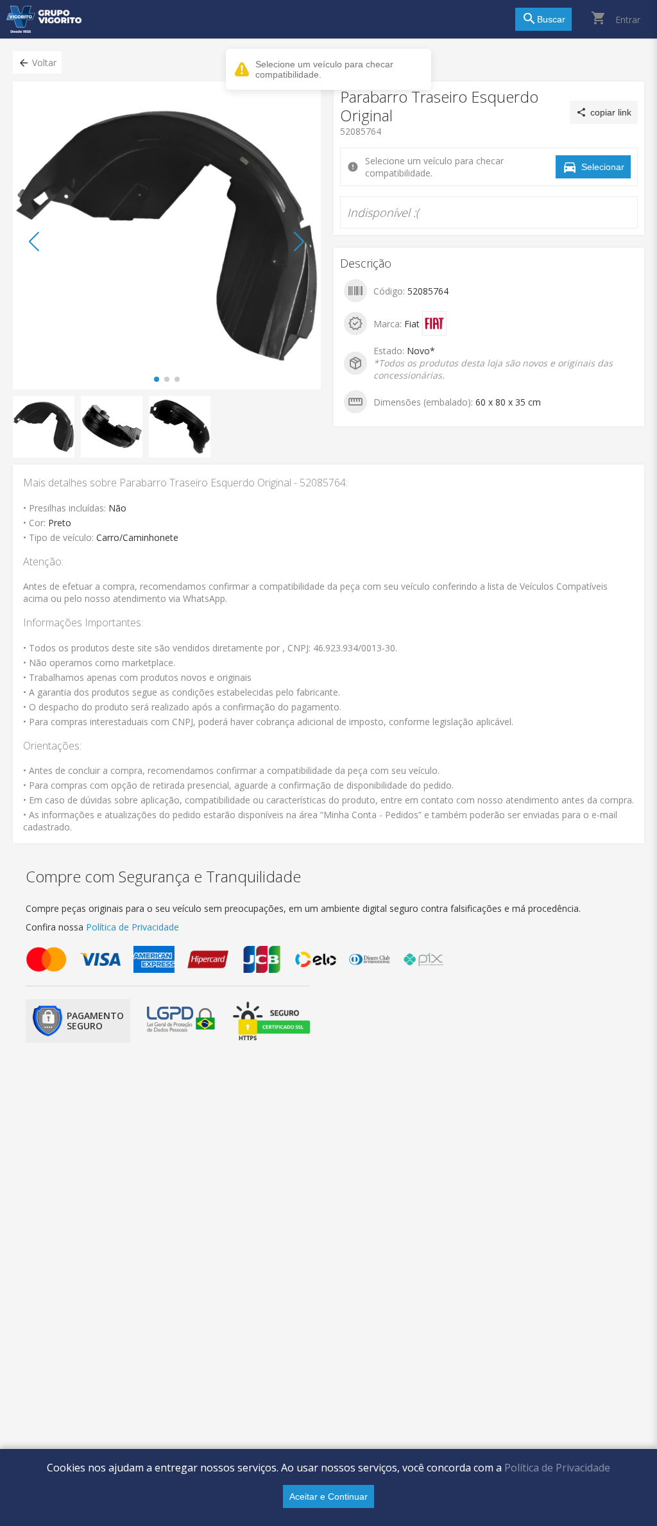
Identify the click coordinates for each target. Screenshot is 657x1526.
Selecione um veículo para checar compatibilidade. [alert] (324, 69)
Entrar (627, 19)
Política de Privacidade (557, 1468)
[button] (37, 62)
